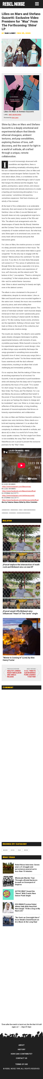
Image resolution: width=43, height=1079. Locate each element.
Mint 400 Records (15, 114)
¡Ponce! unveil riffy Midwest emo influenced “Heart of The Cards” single (20, 612)
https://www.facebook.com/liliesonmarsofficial (19, 491)
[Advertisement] (21, 824)
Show (26, 850)
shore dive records (23, 513)
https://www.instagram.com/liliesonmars (16, 487)
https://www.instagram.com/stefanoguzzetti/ (18, 496)
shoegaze (12, 513)
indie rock (14, 510)
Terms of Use (21, 1064)
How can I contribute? (21, 1054)
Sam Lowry (10, 33)
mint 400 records (29, 510)
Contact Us (21, 1058)
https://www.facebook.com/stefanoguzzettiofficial (20, 500)
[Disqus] (21, 721)
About (22, 1045)
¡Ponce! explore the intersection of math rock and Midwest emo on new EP (21, 565)
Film (19, 850)
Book (12, 850)
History (21, 1049)
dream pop (5, 510)
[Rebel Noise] (14, 5)
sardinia (5, 513)
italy (20, 510)
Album (5, 850)
